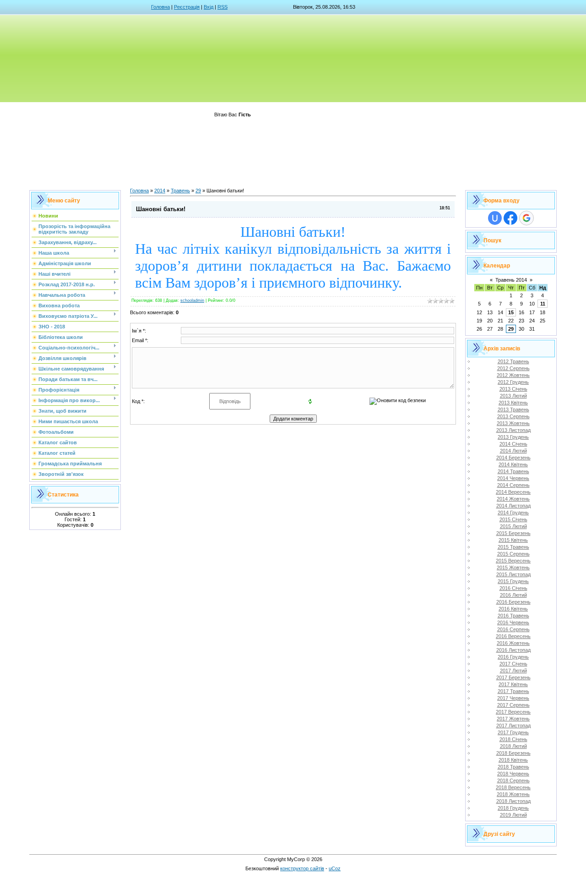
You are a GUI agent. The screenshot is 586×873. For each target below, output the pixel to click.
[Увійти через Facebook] (510, 218)
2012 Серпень (513, 368)
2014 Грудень (513, 512)
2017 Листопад (513, 725)
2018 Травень (513, 766)
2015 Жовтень (513, 567)
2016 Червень (513, 622)
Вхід (208, 7)
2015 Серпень (513, 554)
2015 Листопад (513, 574)
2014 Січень (513, 444)
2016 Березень (513, 602)
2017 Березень (513, 677)
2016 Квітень (513, 608)
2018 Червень (513, 773)
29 (198, 190)
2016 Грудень (513, 657)
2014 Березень (513, 457)
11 (542, 303)
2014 (159, 190)
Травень (180, 190)
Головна (160, 7)
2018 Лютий (513, 746)
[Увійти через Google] (526, 218)
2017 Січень (513, 663)
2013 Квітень (513, 402)
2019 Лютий (513, 815)
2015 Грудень (513, 581)
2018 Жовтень (513, 794)
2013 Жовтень (513, 423)
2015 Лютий (513, 526)
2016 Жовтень (513, 643)
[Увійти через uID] (495, 218)
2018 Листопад (513, 801)
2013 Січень (513, 389)
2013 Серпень (513, 416)
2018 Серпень (513, 780)
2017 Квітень (513, 684)
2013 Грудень (513, 437)
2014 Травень (513, 471)
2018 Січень (513, 739)
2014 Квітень (513, 464)
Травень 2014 (511, 280)
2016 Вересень (513, 636)
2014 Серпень (513, 485)
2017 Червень (513, 698)
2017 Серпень (513, 705)
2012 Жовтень (513, 375)
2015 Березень (513, 533)
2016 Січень (513, 588)
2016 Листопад (513, 650)
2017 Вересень (513, 712)
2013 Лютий (513, 395)
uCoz (335, 868)
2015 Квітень (513, 540)
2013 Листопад (513, 430)
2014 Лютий (513, 450)
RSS (222, 7)
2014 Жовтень (513, 499)
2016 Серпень (513, 629)
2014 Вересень (513, 492)
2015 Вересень (513, 560)
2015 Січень (513, 519)
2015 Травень (513, 547)
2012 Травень (513, 361)
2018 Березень (513, 753)
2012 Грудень (513, 382)
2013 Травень (513, 409)
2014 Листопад (513, 505)
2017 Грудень (513, 732)
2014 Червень (513, 478)
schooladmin (192, 300)
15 (511, 312)
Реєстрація (187, 7)
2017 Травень (513, 691)
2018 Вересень (513, 787)
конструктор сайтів (302, 868)
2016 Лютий (513, 595)
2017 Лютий (513, 670)
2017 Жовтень (513, 718)
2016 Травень (513, 615)
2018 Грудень (513, 808)
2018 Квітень (513, 760)
